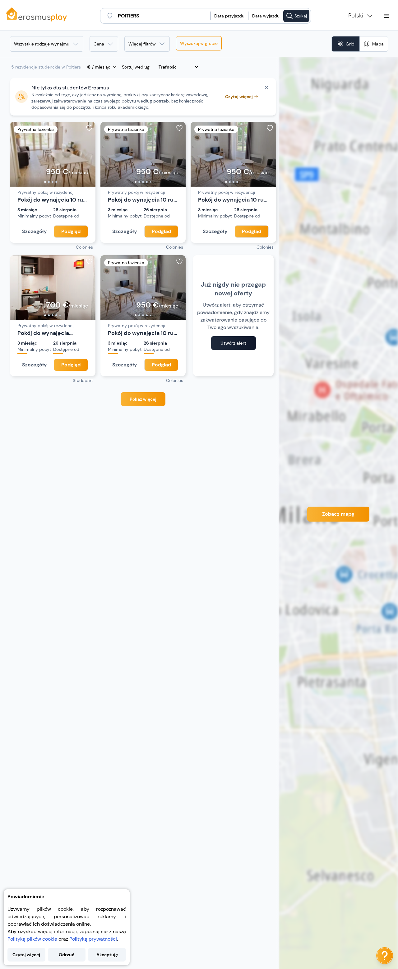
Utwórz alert (233, 343)
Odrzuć (66, 954)
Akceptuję (107, 954)
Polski (355, 16)
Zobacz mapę (338, 514)
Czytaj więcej (26, 954)
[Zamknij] (266, 87)
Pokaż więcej (143, 399)
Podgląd (71, 231)
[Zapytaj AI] (384, 955)
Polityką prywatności (93, 939)
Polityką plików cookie (32, 939)
